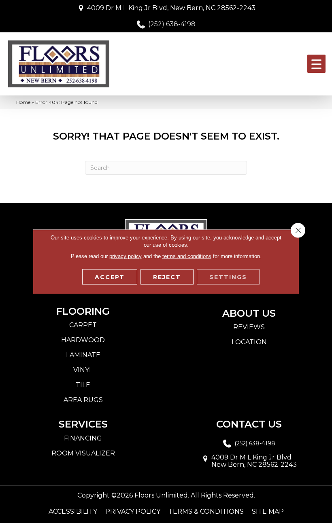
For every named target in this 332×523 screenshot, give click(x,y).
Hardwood (83, 340)
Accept (110, 276)
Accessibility (73, 511)
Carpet (83, 325)
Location (249, 342)
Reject (167, 276)
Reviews (249, 327)
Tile (83, 385)
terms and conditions (186, 256)
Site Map (268, 511)
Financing (83, 438)
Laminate (83, 355)
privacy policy (125, 256)
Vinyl (83, 370)
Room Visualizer (83, 453)
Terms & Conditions (206, 511)
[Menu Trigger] (316, 64)
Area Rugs (83, 400)
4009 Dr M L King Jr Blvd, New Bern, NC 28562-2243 (171, 8)
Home (23, 102)
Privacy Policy (132, 511)
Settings (228, 276)
